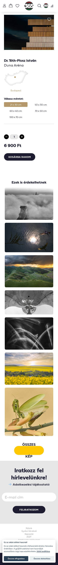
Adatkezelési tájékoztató (31, 484)
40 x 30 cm (41, 104)
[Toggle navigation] (52, 6)
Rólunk (29, 528)
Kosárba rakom (19, 157)
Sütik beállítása (43, 551)
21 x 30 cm (15, 104)
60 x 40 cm (16, 111)
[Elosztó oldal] (46, 6)
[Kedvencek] (17, 6)
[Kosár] (10, 6)
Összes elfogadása (16, 558)
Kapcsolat (29, 534)
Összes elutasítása (42, 558)
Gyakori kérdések (29, 531)
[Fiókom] (4, 6)
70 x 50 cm (41, 111)
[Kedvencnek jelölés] (49, 19)
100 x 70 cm (16, 117)
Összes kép (29, 450)
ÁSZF (29, 536)
